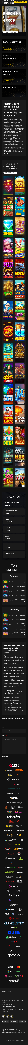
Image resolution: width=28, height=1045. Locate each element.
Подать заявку (10, 32)
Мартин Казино (9, 2)
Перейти (8, 48)
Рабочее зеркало (8, 1007)
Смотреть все (10, 172)
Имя (3, 727)
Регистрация (21, 1)
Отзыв (4, 735)
